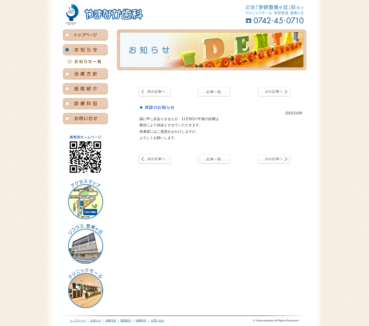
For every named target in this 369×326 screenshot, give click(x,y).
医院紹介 (125, 320)
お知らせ (95, 320)
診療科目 (141, 320)
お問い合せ (157, 320)
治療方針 (110, 320)
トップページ (78, 320)
